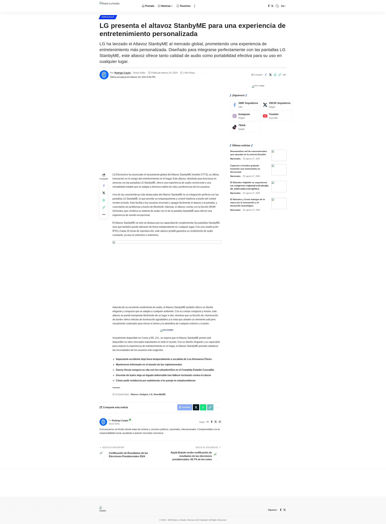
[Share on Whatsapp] (275, 74)
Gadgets (143, 394)
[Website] (207, 422)
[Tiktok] (245, 127)
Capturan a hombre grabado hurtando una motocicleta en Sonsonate (245, 168)
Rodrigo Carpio (122, 72)
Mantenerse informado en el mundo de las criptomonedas (149, 364)
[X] (272, 6)
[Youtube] (276, 116)
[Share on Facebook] (266, 74)
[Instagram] (219, 422)
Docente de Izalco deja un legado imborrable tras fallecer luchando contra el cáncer (163, 375)
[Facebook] (268, 6)
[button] (194, 6)
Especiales (108, 17)
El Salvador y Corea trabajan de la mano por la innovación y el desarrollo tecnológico (247, 202)
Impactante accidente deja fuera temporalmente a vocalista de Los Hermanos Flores (164, 359)
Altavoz (134, 394)
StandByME (160, 394)
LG (150, 394)
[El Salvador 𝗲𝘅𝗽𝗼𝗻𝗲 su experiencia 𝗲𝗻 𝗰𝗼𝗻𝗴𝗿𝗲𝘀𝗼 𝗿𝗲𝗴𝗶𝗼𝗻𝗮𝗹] (278, 186)
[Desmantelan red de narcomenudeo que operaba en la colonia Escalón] (278, 155)
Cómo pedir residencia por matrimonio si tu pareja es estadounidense (156, 380)
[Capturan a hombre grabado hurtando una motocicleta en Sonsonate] (278, 169)
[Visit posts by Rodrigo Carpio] (104, 74)
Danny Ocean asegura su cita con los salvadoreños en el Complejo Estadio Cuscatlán (165, 370)
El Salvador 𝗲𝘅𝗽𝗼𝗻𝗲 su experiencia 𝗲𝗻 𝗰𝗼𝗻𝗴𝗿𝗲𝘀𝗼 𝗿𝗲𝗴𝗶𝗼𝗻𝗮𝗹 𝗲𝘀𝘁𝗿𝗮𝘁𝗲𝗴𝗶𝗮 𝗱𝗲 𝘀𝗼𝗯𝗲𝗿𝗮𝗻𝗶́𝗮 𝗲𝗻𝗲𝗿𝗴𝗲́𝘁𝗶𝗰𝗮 (249, 185)
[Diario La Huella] (118, 6)
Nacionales (235, 159)
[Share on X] (270, 74)
